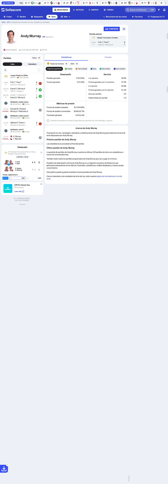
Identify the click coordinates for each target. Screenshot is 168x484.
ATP (8, 22)
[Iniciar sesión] (164, 10)
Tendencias (9, 3)
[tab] (66, 57)
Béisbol (23, 17)
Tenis (53, 17)
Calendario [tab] (32, 64)
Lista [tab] (12, 64)
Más (64, 16)
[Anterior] (18, 3)
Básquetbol (38, 17)
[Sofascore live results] (11, 10)
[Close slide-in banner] (7, 464)
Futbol (9, 17)
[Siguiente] (166, 3)
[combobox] (36, 58)
